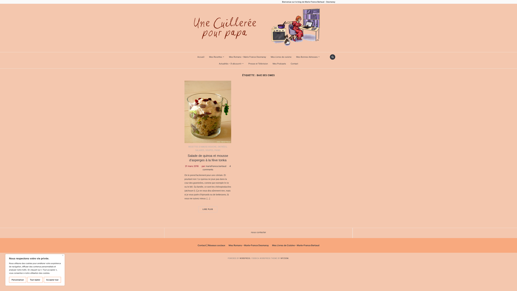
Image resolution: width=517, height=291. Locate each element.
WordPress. (245, 258)
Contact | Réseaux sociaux (211, 245)
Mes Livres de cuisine (281, 57)
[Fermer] (62, 255)
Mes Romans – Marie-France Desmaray (249, 245)
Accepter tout (52, 280)
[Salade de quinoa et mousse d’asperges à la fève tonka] (207, 111)
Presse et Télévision (258, 63)
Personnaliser (18, 280)
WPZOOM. (285, 258)
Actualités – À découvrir (230, 63)
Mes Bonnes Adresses (307, 57)
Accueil (200, 57)
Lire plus (208, 209)
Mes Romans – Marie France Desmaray (247, 57)
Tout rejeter (35, 280)
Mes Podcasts (279, 63)
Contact (294, 63)
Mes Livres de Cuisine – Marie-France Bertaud (295, 245)
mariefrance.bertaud (216, 166)
